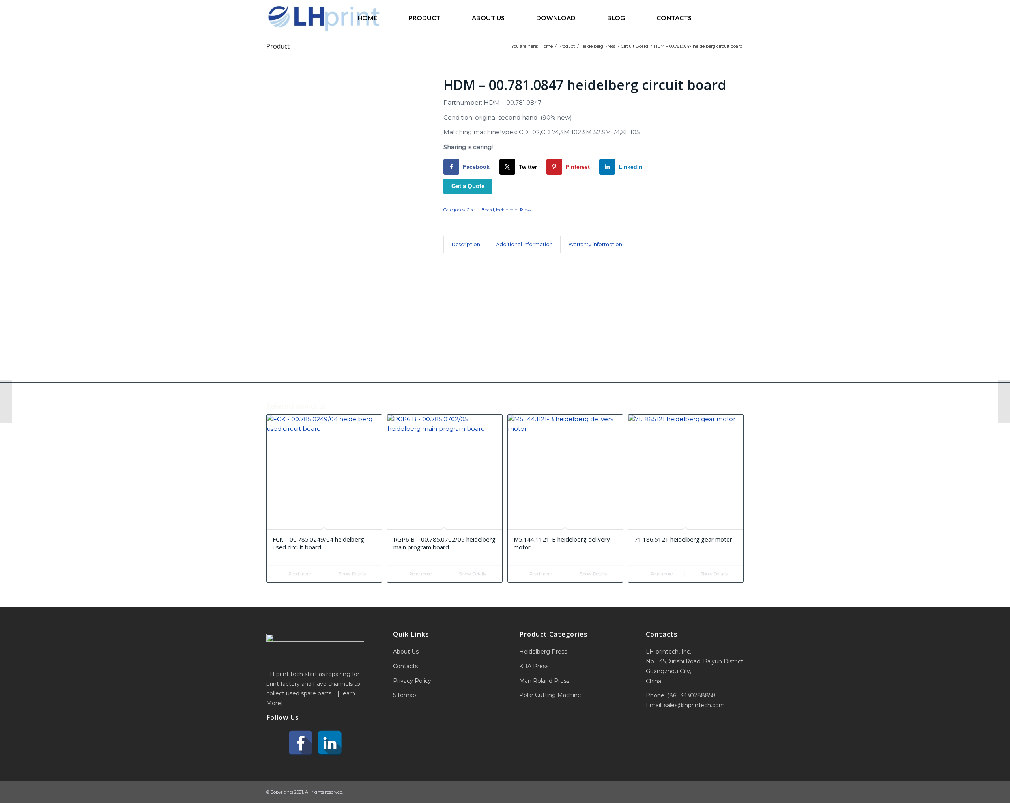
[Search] (725, 17)
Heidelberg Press (513, 210)
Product (278, 46)
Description (466, 244)
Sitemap (404, 694)
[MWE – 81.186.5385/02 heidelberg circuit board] (6, 401)
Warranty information (595, 244)
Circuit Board (480, 210)
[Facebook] (300, 743)
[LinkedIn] (329, 743)
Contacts (405, 666)
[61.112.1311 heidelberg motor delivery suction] (1004, 401)
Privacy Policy (412, 680)
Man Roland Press (544, 680)
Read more (299, 574)
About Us (406, 651)
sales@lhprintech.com (694, 705)
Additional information (524, 244)
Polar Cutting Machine (550, 694)
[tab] (465, 245)
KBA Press (533, 666)
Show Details (351, 574)
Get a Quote (467, 186)
